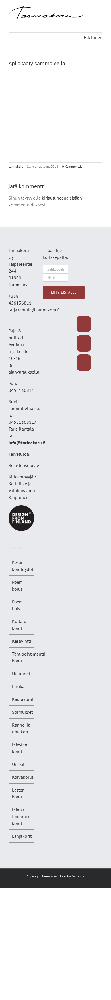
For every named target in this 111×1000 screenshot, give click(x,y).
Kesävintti (21, 641)
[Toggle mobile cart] (100, 15)
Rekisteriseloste (24, 465)
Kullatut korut (20, 624)
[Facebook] (84, 324)
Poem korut (17, 585)
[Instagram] (84, 343)
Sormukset (22, 712)
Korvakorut (22, 777)
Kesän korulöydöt (22, 565)
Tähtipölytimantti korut (28, 657)
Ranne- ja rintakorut (21, 728)
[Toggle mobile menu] (100, 9)
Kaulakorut (23, 699)
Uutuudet (21, 673)
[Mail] (84, 362)
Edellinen (93, 37)
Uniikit (18, 764)
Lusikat (19, 686)
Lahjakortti (22, 836)
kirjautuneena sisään (62, 198)
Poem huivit (17, 605)
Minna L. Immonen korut (21, 816)
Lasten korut (18, 793)
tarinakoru (16, 166)
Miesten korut (19, 748)
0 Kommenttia (72, 166)
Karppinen (19, 497)
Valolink (78, 876)
